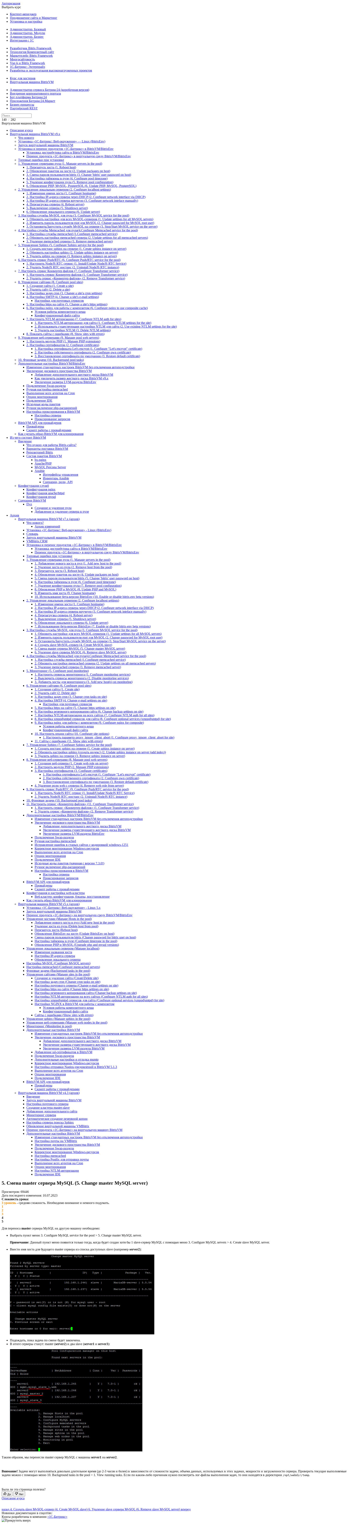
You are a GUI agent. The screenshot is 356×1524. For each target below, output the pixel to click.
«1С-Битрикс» (57, 1516)
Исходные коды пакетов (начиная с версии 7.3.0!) (69, 863)
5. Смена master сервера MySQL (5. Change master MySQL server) (80, 648)
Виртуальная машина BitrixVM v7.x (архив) (49, 519)
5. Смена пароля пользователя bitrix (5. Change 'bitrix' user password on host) (87, 578)
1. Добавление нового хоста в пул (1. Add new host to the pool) (78, 563)
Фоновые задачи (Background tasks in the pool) (58, 970)
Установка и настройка (26, 21)
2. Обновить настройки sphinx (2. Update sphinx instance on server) (72, 252)
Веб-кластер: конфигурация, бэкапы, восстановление (72, 896)
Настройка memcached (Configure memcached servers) (63, 967)
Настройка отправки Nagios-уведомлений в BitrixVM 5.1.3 (76, 1067)
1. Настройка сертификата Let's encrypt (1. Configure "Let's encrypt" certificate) (88, 348)
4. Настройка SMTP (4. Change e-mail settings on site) (71, 700)
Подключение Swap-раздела (46, 385)
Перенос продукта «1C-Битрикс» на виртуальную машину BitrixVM (74, 1130)
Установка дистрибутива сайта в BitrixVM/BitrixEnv (62, 152)
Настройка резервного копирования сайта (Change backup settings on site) (86, 993)
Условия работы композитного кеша (60, 311)
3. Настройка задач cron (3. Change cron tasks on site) (71, 696)
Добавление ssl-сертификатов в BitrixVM (63, 1052)
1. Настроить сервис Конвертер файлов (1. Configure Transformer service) (77, 274)
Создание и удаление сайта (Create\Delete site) (66, 978)
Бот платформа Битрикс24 (28, 97)
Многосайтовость (22, 59)
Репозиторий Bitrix (39, 452)
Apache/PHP (43, 463)
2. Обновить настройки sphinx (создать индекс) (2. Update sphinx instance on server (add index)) (100, 752)
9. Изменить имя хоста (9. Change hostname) (65, 593)
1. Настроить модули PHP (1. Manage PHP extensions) (63, 341)
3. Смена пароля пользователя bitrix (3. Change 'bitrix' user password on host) (78, 174)
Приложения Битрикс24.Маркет (32, 101)
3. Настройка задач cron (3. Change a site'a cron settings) (64, 293)
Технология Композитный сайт (32, 52)
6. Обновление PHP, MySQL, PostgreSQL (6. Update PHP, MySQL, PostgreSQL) (81, 186)
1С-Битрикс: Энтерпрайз (27, 66)
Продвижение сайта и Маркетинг (33, 18)
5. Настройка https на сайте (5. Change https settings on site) (75, 708)
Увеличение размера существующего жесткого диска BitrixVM (87, 830)
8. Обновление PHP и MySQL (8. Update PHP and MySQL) (75, 589)
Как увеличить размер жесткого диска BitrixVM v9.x (71, 378)
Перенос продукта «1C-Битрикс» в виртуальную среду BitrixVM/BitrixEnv (78, 156)
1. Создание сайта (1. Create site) (57, 689)
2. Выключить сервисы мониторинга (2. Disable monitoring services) (82, 678)
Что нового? (35, 522)
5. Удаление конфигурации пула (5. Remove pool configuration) (69, 182)
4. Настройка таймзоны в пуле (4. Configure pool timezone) (67, 178)
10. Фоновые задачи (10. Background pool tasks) (51, 360)
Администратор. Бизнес (27, 36)
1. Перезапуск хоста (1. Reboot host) (51, 167)
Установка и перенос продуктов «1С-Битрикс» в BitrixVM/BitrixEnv (66, 149)
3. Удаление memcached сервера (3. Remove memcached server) (69, 241)
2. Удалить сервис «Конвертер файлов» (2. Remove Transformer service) (75, 278)
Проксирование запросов (52, 419)
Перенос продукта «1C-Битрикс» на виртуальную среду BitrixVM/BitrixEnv (79, 915)
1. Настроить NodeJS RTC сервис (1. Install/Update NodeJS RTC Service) (76, 263)
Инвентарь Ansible (56, 478)
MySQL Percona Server (50, 467)
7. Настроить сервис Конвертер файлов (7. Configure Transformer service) (68, 271)
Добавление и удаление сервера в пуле (62, 511)
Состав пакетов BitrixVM (44, 456)
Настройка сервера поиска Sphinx (50, 1122)
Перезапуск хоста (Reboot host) (56, 930)
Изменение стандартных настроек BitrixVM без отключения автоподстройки (80, 367)
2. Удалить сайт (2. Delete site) (55, 693)
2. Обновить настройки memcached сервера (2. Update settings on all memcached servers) (95, 663)
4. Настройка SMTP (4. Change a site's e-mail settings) (62, 297)
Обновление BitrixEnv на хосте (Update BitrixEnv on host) (74, 933)
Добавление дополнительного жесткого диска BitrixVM (74, 374)
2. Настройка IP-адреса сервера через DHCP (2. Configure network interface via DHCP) (85, 197)
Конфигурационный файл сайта (57, 315)
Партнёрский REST (24, 108)
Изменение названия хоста (53, 952)
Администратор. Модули (27, 33)
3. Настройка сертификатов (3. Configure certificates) (71, 770)
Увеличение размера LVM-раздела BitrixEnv (65, 382)
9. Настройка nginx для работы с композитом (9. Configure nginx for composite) (89, 722)
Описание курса (21, 130)
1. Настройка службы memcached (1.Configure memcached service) (71, 234)
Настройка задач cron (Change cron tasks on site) (67, 982)
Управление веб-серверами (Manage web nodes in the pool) (66, 1022)
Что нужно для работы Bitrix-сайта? (51, 445)
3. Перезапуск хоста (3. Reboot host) (59, 571)
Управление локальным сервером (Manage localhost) (62, 948)
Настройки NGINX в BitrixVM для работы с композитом (74, 1004)
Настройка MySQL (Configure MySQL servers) (58, 963)
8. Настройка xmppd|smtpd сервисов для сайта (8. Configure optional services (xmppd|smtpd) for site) (103, 719)
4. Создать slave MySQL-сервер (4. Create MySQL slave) (73, 645)
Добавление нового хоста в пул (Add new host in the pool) (75, 922)
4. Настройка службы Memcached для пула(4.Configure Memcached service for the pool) (78, 230)
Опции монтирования (41, 397)
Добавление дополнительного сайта (51, 1111)
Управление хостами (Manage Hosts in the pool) (59, 919)
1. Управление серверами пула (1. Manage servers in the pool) (60, 163)
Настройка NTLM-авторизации (57, 1170)
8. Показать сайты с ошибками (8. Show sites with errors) (65, 334)
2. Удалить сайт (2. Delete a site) (48, 289)
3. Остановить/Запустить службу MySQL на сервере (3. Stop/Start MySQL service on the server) (91, 226)
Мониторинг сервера (41, 1115)
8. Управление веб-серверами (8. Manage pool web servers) (66, 759)
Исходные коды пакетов (43, 404)
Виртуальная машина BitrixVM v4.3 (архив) (49, 1093)
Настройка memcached (50, 1155)
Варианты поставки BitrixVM (47, 448)
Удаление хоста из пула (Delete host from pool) (66, 926)
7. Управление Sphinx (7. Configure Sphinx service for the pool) (69, 745)
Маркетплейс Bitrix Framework (31, 55)
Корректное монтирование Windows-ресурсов (67, 848)
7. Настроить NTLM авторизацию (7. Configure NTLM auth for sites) (73, 319)
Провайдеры (35, 426)
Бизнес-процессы (22, 104)
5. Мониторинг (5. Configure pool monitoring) (57, 671)
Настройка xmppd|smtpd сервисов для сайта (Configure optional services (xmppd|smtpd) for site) (99, 1000)
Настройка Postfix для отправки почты (62, 1159)
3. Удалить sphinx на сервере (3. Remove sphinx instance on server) (71, 256)
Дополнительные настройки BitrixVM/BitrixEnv (51, 363)
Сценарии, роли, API (58, 482)
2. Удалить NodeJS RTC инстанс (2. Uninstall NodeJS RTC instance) (72, 267)
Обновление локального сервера (58, 959)
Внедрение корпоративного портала (35, 93)
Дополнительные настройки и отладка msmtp (66, 1059)
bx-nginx (40, 460)
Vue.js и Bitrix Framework (27, 63)
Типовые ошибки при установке (41, 160)
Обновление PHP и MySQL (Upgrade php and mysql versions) (77, 944)
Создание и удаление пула (53, 508)
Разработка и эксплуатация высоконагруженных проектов (51, 70)
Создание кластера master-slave (48, 1107)
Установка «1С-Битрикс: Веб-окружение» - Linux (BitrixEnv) (68, 530)
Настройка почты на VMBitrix (56, 1141)
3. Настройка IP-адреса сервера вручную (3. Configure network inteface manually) (82, 200)
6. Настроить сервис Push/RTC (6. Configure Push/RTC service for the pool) (69, 260)
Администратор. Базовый (28, 29)
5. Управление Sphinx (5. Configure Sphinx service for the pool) (61, 245)
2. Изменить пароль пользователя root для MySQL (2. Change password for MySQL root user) (90, 223)
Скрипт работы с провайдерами (48, 430)
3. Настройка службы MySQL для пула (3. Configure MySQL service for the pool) (73, 215)
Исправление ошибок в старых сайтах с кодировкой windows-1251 (81, 845)
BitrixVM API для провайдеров (39, 422)
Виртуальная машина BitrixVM (32, 82)
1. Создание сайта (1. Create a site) (50, 286)
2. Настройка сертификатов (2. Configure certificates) (62, 345)
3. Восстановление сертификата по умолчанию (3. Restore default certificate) (87, 356)
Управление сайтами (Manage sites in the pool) (58, 974)
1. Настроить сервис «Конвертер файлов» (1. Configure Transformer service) (87, 808)
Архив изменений (47, 526)
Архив (14, 515)
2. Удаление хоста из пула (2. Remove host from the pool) (73, 567)
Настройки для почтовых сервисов (59, 300)
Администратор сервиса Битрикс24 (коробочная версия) (49, 90)
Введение (25, 441)
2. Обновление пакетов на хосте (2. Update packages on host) (68, 171)
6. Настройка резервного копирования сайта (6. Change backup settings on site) (89, 711)
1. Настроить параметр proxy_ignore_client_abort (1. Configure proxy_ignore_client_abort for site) (108, 737)
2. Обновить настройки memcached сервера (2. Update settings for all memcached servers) (87, 237)
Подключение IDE (39, 400)
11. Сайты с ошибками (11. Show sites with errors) (69, 741)
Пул (29, 504)
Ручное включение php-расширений (51, 408)
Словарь (32, 534)
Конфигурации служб (33, 485)
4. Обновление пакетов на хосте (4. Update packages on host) (76, 574)
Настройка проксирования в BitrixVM (53, 411)
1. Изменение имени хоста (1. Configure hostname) (61, 193)
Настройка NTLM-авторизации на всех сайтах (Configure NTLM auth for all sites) (91, 996)
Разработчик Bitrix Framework (31, 48)
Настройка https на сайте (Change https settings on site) (72, 989)
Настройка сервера (48, 415)
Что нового (26, 137)
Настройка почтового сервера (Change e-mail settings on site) (76, 985)
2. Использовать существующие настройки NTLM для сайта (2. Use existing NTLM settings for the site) (106, 326)
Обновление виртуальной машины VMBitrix (57, 1126)
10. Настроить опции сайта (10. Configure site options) (72, 733)
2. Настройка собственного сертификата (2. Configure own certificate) (83, 352)
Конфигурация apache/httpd (45, 493)
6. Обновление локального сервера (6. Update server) (63, 211)
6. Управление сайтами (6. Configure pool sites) (58, 685)
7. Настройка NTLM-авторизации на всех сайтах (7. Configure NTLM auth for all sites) (94, 715)
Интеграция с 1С (22, 40)
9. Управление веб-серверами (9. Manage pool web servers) (58, 337)
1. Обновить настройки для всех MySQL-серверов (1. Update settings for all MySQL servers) (89, 219)
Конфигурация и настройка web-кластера (55, 893)
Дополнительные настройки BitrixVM (53, 1030)
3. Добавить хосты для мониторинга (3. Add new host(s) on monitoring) (83, 682)
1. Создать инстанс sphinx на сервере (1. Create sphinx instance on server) (76, 249)
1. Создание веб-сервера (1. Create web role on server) (71, 763)
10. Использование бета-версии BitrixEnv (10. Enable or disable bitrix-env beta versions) (94, 596)
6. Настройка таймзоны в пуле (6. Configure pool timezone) (75, 582)
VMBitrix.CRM (36, 541)
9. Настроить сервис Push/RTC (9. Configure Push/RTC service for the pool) (77, 789)
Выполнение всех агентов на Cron (50, 393)
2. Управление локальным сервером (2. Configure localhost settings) (64, 189)
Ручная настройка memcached (47, 389)
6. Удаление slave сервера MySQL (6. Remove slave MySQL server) (80, 652)
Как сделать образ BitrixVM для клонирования (50, 434)
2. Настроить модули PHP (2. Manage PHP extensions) (72, 767)
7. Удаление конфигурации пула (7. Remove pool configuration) (78, 585)
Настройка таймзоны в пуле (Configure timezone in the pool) (76, 941)
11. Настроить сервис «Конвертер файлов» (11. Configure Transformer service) (80, 804)
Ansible (40, 471)
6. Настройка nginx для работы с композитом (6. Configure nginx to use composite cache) (87, 308)
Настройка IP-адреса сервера (55, 956)
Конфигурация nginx (40, 489)
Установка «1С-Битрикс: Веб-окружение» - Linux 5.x (63, 907)
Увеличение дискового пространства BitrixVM (59, 371)
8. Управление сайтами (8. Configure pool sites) (50, 282)
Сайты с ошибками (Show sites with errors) (64, 1015)
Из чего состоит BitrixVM (28, 437)
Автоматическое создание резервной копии (57, 1118)
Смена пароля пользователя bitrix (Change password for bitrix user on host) (85, 937)
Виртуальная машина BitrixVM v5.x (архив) (49, 904)
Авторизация (11, 3)
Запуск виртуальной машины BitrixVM (45, 145)
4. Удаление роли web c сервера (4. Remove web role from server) (79, 785)
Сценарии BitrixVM (32, 500)
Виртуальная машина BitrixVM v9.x (35, 134)
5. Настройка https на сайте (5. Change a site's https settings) (66, 304)
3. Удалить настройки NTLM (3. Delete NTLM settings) (73, 330)
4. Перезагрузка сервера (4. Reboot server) (55, 204)
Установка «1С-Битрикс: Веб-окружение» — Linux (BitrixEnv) (61, 141)
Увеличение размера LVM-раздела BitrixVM (73, 1048)
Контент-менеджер (23, 14)
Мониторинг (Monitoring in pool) (49, 1026)
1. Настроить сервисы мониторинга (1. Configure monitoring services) (82, 674)
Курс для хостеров (22, 78)
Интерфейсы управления (60, 474)
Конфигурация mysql (41, 497)
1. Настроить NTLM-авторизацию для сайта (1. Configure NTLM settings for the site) (93, 323)
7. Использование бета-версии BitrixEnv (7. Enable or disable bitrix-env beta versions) (93, 626)
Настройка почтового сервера (47, 1104)
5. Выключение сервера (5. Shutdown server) (57, 208)
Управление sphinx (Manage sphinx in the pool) (58, 1019)
